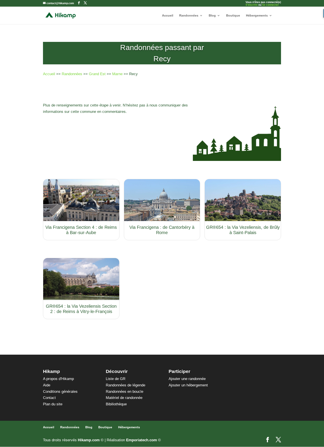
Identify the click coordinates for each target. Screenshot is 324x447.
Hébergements (257, 15)
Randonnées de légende (125, 385)
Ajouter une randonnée (187, 379)
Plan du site (52, 404)
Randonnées (188, 15)
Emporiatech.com (141, 440)
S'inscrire (252, 4)
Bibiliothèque (116, 404)
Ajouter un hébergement (188, 385)
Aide (46, 385)
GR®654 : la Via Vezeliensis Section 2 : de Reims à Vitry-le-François (81, 309)
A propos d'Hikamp (58, 379)
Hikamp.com (89, 440)
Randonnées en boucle (124, 391)
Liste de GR (115, 379)
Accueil (167, 15)
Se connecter (270, 4)
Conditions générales (60, 391)
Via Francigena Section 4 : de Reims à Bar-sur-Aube (81, 230)
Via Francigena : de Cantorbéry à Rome (161, 230)
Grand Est (97, 74)
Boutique (233, 15)
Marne (117, 74)
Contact (49, 398)
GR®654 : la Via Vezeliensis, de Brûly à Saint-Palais (243, 230)
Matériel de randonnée (124, 398)
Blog (212, 15)
